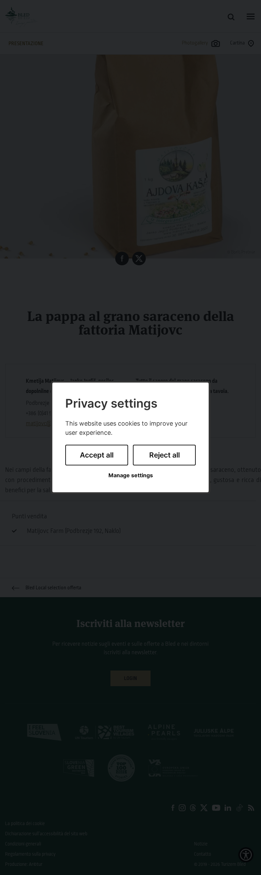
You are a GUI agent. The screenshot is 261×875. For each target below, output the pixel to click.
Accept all (97, 455)
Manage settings (130, 475)
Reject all (164, 455)
